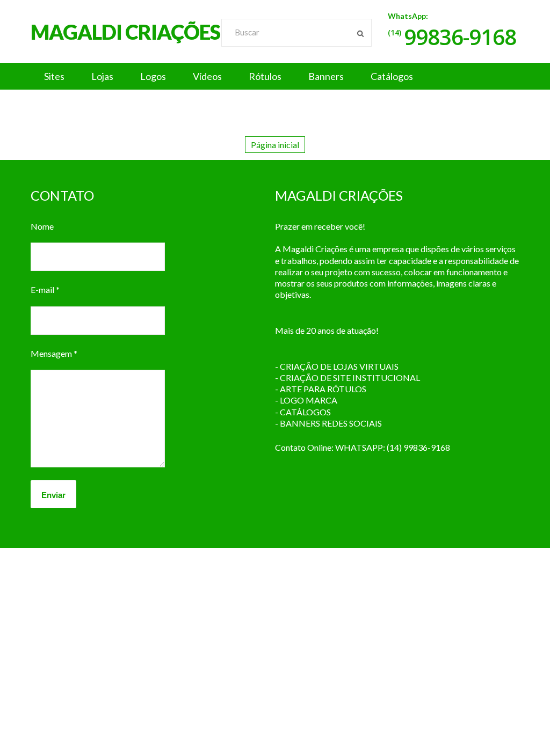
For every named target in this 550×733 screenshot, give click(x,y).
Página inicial (275, 145)
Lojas (102, 76)
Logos (153, 76)
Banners (326, 76)
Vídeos (207, 76)
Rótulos (265, 76)
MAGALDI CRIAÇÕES (125, 31)
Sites (54, 76)
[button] (275, 76)
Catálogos (392, 76)
